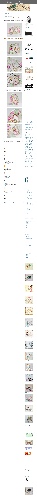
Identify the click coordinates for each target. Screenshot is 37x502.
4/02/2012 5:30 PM (7, 156)
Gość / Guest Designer (31, 134)
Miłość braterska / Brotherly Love (30, 196)
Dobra (6, 168)
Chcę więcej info (16, 3)
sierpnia (27, 187)
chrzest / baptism (30, 124)
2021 (26, 174)
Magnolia (31, 144)
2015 (26, 180)
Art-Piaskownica (31, 121)
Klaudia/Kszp (27, 223)
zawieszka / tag (26, 167)
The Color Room (31, 160)
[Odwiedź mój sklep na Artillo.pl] (29, 38)
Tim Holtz (27, 251)
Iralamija (27, 240)
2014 (26, 181)
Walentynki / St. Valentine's (28, 163)
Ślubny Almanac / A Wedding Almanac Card (29, 206)
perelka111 (6, 190)
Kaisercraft (28, 137)
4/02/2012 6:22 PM (7, 163)
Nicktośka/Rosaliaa (28, 229)
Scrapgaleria (17, 143)
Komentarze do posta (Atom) (9, 203)
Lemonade (26, 143)
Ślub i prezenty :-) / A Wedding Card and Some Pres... (30, 200)
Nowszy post (5, 202)
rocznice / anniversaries (27, 155)
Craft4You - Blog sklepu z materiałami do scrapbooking (29, 253)
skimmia (6, 150)
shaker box (27, 159)
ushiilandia (27, 255)
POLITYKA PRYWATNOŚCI (7, 13)
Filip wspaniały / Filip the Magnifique (29, 198)
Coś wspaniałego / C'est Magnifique (29, 210)
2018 (26, 177)
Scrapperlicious (27, 244)
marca (27, 212)
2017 (26, 178)
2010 (26, 216)
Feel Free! (27, 197)
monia (6, 197)
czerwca (27, 189)
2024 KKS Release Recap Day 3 (29, 243)
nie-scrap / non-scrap (27, 149)
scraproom (29, 158)
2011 (26, 215)
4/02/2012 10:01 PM (7, 185)
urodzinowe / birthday (28, 162)
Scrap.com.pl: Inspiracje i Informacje (28, 257)
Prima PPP (26, 152)
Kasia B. (6, 154)
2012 (26, 183)
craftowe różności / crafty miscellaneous (29, 125)
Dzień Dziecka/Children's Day (30, 130)
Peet (26, 235)
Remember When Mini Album (28, 245)
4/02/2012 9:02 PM (7, 177)
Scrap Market (30, 156)
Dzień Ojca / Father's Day (29, 132)
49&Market (26, 120)
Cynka (26, 225)
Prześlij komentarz (5, 201)
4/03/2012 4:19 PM (7, 199)
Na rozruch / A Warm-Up (29, 203)
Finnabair (27, 227)
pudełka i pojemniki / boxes (30, 154)
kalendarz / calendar (31, 137)
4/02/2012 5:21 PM (7, 152)
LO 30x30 (26, 144)
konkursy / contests (27, 140)
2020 (26, 175)
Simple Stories (31, 159)
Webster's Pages (31, 164)
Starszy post (24, 202)
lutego (27, 213)
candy (26, 124)
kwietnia (28, 191)
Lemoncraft (31, 143)
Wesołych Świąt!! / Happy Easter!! (30, 204)
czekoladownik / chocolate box (28, 127)
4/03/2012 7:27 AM (7, 192)
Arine (28, 121)
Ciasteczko (27, 220)
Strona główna (14, 202)
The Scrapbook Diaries (27, 161)
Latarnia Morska (30, 142)
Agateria (30, 120)
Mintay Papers (28, 146)
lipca (27, 188)
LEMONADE (26, 427)
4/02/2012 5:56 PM (7, 159)
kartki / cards (7, 143)
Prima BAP (28, 151)
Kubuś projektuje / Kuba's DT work (29, 141)
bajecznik (28, 122)
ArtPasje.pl (31, 458)
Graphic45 (28, 135)
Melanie (27, 242)
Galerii (29, 458)
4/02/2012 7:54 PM (7, 170)
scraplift (27, 158)
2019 (26, 176)
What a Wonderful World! (29, 205)
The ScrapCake (31, 161)
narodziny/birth (30, 148)
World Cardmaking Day (27, 165)
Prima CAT (31, 151)
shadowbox (32, 158)
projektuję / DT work (12, 143)
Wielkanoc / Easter (21, 143)
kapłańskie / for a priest (28, 138)
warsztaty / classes (27, 164)
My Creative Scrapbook (30, 147)
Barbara (6, 183)
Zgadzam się (21, 3)
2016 (26, 179)
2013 (26, 182)
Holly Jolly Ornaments (28, 236)
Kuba (29, 141)
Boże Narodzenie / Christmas (28, 123)
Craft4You (26, 125)
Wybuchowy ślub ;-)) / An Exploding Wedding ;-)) (29, 195)
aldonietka (6, 175)
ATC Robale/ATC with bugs (28, 230)
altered (26, 121)
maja (27, 190)
